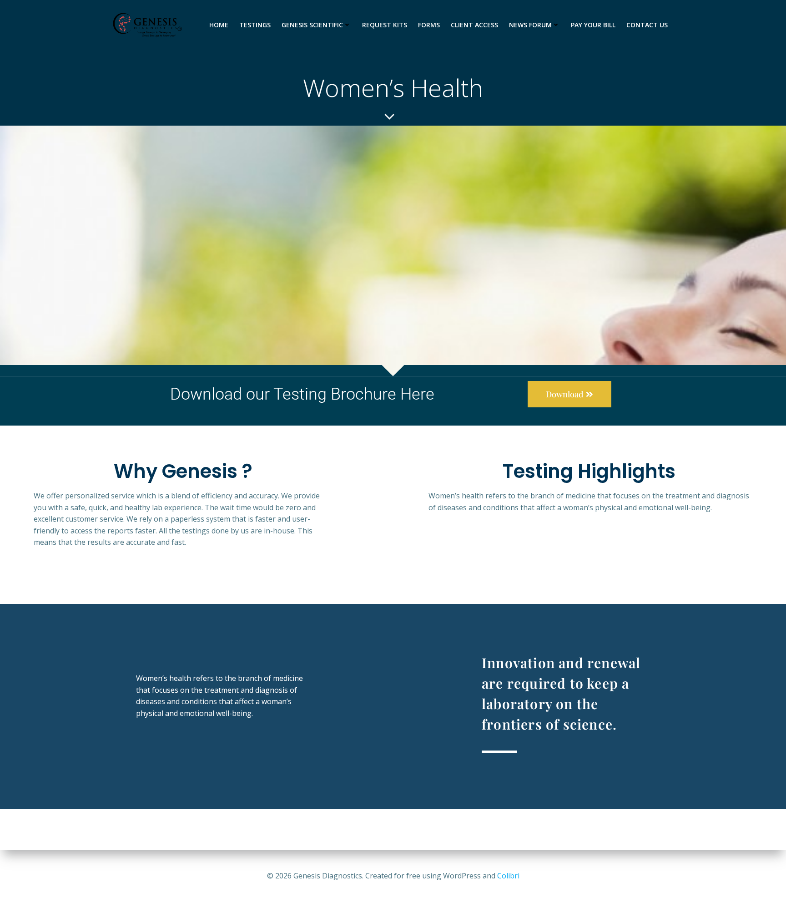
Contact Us (647, 24)
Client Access (474, 24)
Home (218, 24)
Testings (255, 24)
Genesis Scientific (312, 24)
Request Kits (384, 24)
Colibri (508, 876)
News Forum (530, 24)
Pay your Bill (593, 24)
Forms (429, 24)
